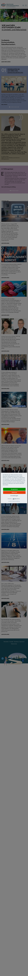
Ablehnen (14, 492)
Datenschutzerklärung (16, 501)
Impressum (10, 501)
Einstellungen (14, 495)
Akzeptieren (14, 489)
